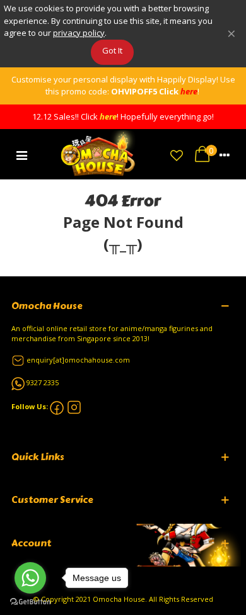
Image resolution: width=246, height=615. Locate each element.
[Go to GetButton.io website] (30, 602)
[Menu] (21, 154)
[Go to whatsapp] (30, 578)
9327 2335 (42, 382)
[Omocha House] (99, 154)
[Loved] (177, 154)
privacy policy (79, 32)
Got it (112, 50)
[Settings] (225, 154)
